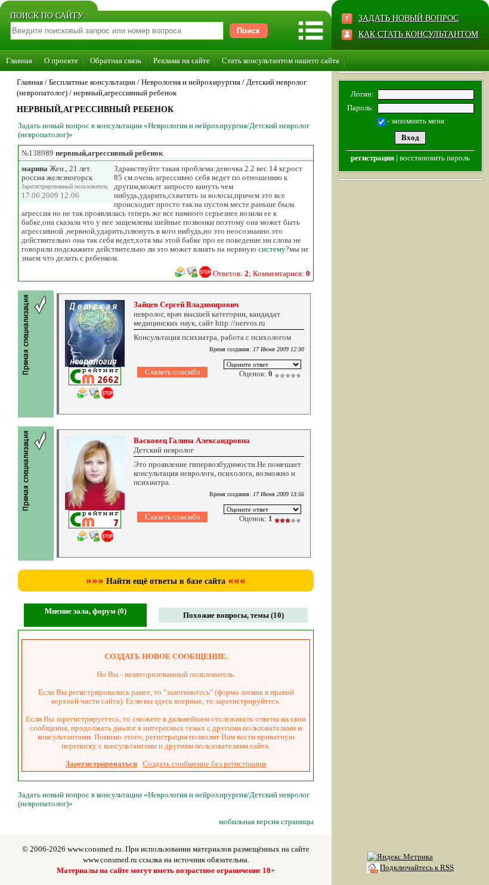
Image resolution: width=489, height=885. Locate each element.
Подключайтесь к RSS (417, 867)
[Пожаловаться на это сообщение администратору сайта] (205, 272)
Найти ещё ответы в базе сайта (166, 581)
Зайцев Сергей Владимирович (186, 304)
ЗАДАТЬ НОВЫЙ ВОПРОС (408, 18)
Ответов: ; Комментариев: (261, 273)
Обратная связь (115, 60)
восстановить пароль (435, 157)
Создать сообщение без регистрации (204, 763)
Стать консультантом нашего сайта (280, 60)
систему (272, 249)
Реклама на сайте (181, 60)
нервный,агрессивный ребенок (125, 92)
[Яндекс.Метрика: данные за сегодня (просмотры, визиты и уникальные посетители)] (400, 857)
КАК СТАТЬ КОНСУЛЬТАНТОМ (418, 34)
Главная (19, 60)
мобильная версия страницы (266, 821)
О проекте (61, 60)
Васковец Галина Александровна (192, 440)
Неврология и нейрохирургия (190, 82)
